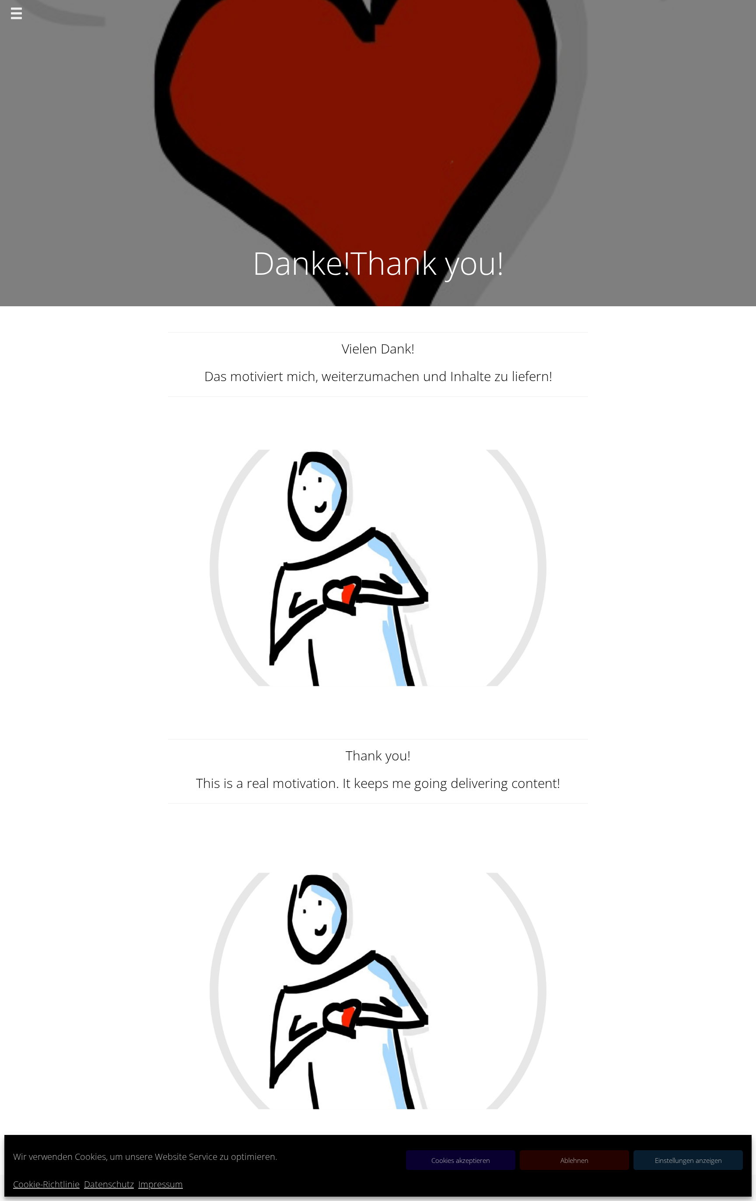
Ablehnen (574, 1160)
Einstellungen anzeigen (688, 1160)
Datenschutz (109, 1184)
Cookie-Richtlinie (46, 1184)
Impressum (160, 1184)
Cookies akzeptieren (460, 1160)
